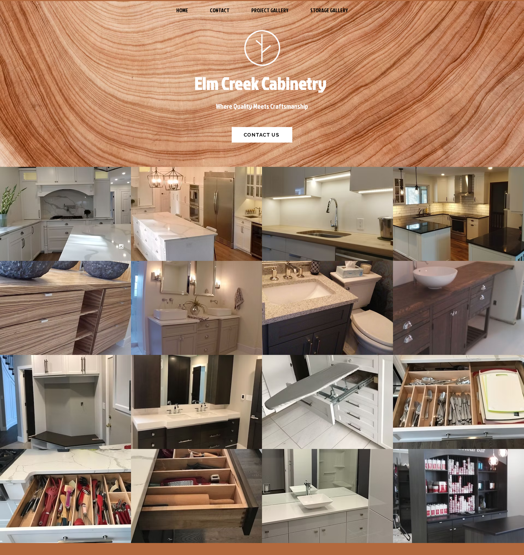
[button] (65, 214)
